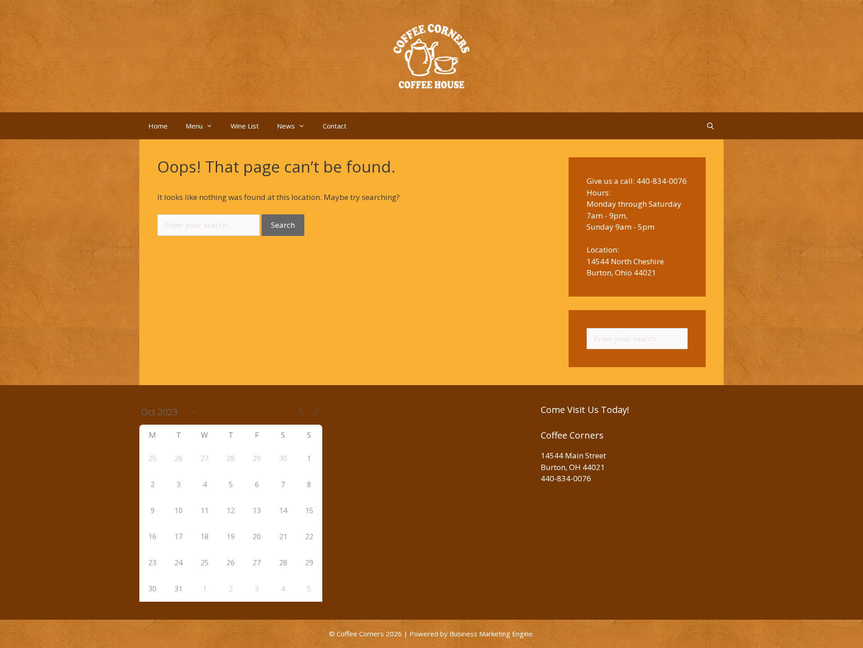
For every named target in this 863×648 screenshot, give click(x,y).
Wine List (245, 125)
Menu (194, 125)
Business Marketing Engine (491, 633)
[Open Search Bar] (710, 125)
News (286, 125)
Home (158, 125)
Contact (335, 125)
